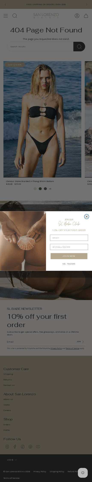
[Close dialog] (86, 216)
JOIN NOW (69, 256)
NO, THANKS (68, 264)
